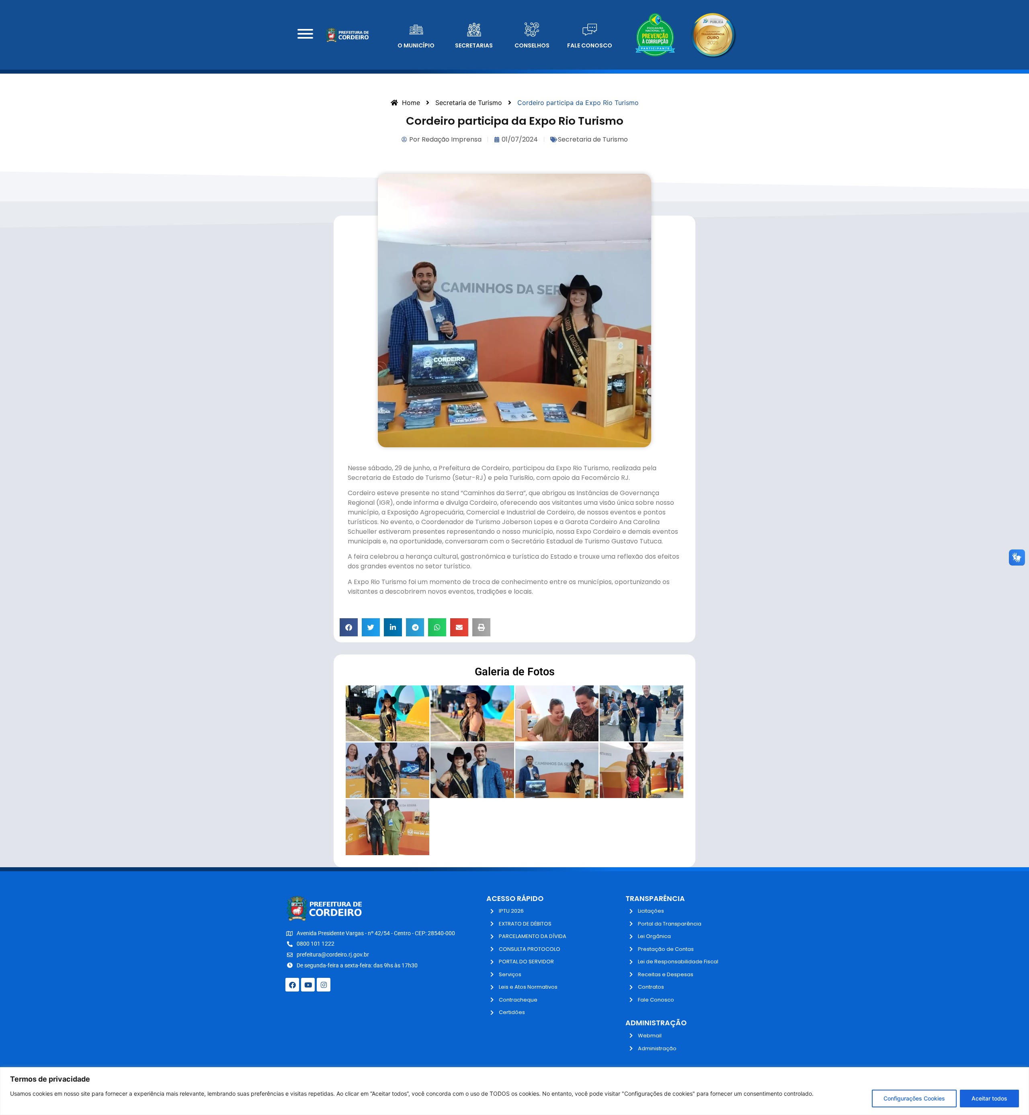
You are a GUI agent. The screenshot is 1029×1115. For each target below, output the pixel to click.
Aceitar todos (989, 1098)
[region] (514, 1091)
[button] (349, 627)
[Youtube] (308, 985)
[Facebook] (292, 985)
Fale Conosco (589, 45)
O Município (416, 45)
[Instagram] (323, 985)
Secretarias (474, 45)
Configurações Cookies (914, 1098)
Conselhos (531, 45)
